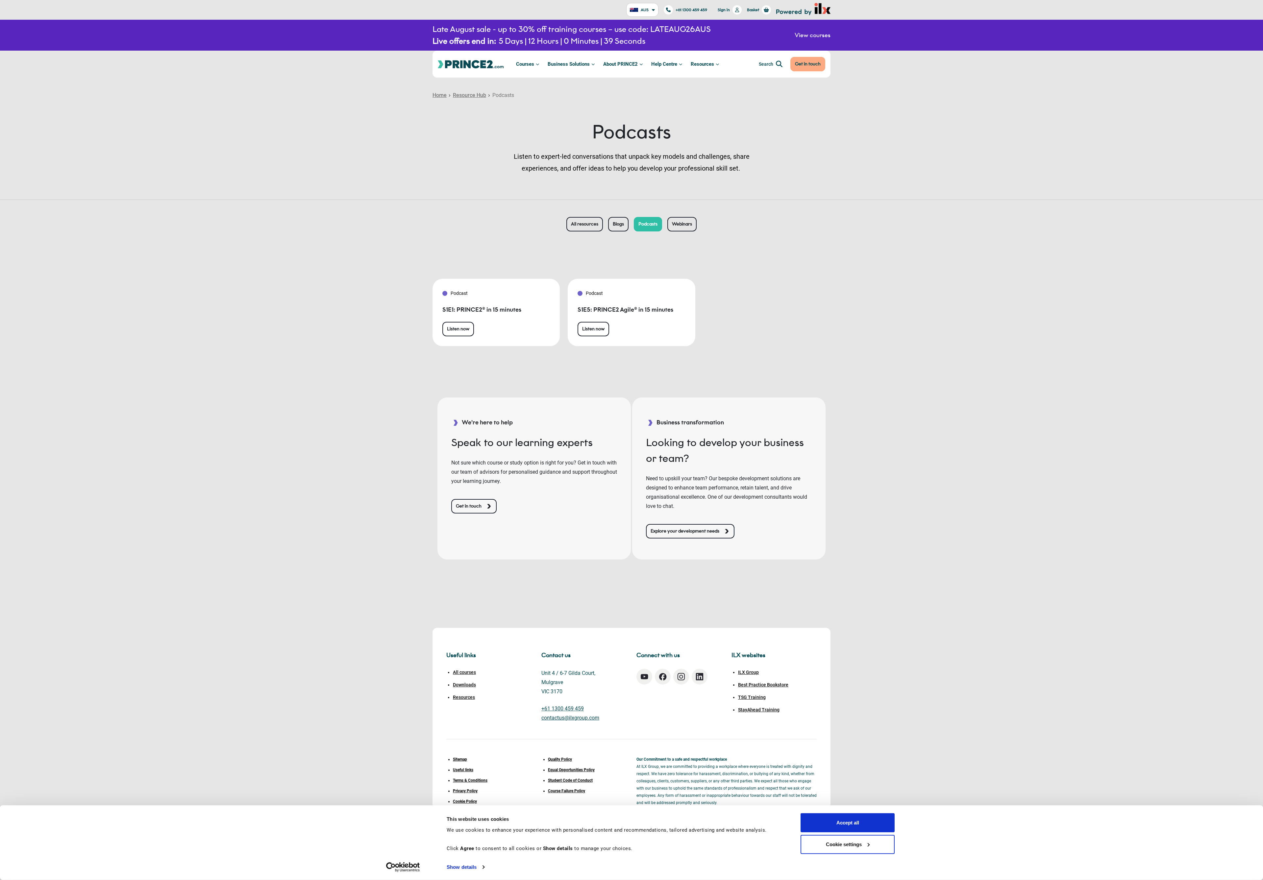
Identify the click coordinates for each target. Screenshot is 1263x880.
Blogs (618, 224)
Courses (525, 64)
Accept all (847, 822)
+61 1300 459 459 (691, 9)
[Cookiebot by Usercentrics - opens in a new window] (403, 867)
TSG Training (752, 697)
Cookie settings (844, 844)
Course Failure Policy (566, 791)
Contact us (556, 655)
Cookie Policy (465, 801)
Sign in (724, 9)
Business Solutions (569, 64)
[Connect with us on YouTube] (644, 677)
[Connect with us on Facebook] (663, 677)
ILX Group (748, 672)
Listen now (458, 329)
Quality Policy (560, 759)
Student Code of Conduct (570, 780)
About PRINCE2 (620, 64)
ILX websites (748, 655)
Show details (462, 867)
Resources (702, 64)
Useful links (463, 770)
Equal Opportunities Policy (571, 770)
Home (440, 95)
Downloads (464, 684)
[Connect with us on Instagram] (681, 677)
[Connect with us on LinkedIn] (699, 677)
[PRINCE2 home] (471, 64)
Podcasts (647, 224)
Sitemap (460, 759)
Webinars (682, 224)
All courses (464, 672)
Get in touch (808, 64)
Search (766, 64)
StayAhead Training (759, 709)
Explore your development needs (685, 531)
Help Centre (664, 64)
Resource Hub (469, 95)
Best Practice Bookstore (763, 684)
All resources (584, 224)
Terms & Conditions (470, 780)
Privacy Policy (465, 791)
